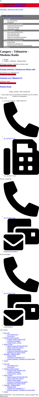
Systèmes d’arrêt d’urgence (13, 24)
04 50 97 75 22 (21, 4)
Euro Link (7, 19)
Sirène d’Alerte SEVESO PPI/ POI (15, 32)
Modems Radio (11, 42)
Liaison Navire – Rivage (13, 29)
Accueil (6, 59)
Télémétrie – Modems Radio (13, 40)
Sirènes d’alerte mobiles (13, 35)
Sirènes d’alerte (9, 30)
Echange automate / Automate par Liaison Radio (19, 45)
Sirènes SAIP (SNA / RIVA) (13, 34)
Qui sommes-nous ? (12, 20)
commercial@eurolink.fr (16, 6)
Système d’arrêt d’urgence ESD (15, 25)
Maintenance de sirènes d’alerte (15, 39)
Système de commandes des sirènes (16, 37)
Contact (7, 47)
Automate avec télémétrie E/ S (15, 44)
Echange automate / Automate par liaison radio (17, 69)
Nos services (10, 22)
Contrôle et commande (13, 27)
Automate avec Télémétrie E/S (11, 78)
